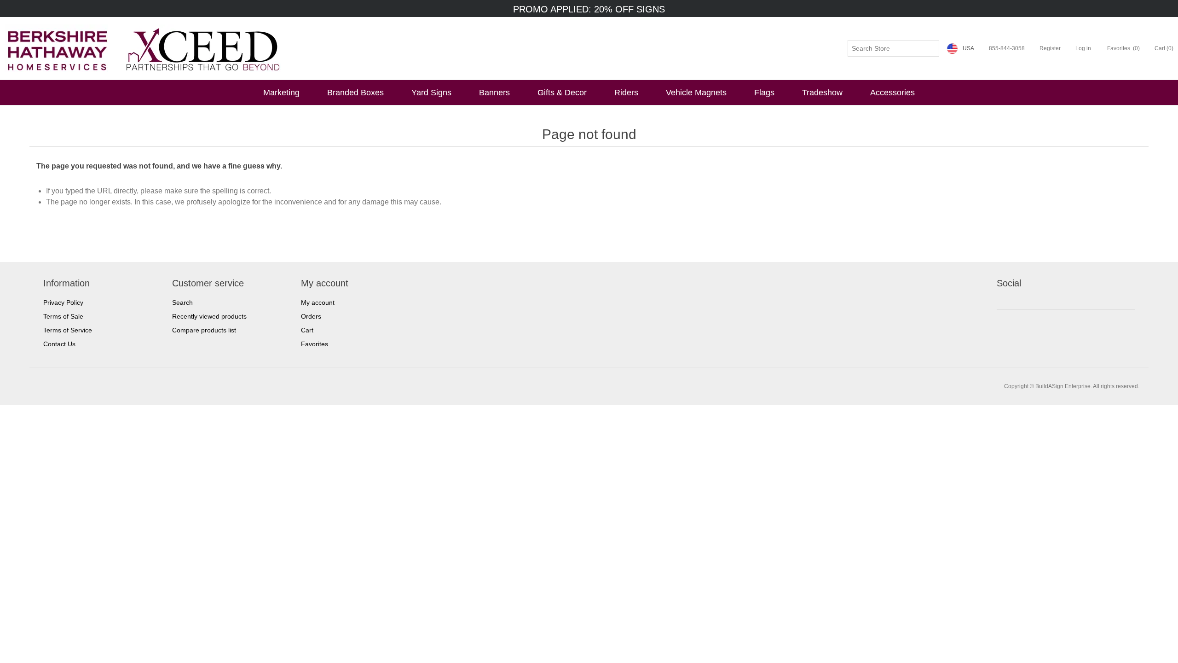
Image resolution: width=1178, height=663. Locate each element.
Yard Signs (431, 92)
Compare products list (204, 330)
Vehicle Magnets (696, 92)
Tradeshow (822, 92)
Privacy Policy (63, 302)
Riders (626, 92)
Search (182, 302)
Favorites (314, 344)
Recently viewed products (209, 316)
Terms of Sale (63, 316)
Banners (494, 92)
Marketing (281, 92)
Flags (764, 92)
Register (1050, 48)
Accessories (892, 92)
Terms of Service (67, 330)
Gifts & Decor (562, 92)
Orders (311, 316)
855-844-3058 (1007, 48)
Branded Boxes (355, 92)
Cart (307, 330)
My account (318, 302)
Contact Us (59, 344)
